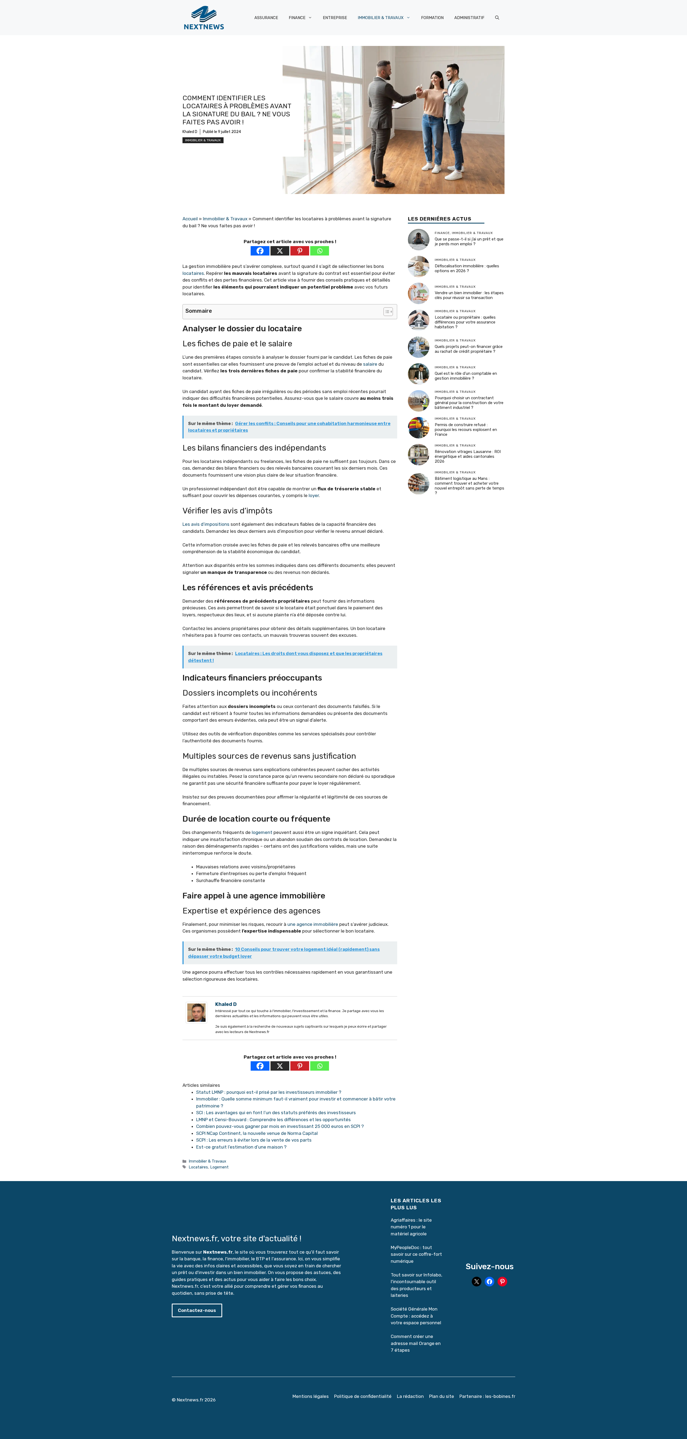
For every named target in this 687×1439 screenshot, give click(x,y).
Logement (219, 1167)
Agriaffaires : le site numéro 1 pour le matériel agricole (411, 1226)
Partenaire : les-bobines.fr (487, 1396)
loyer (314, 495)
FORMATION (432, 17)
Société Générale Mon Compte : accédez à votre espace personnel (416, 1315)
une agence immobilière (312, 924)
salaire (370, 364)
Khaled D (189, 131)
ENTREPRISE (335, 17)
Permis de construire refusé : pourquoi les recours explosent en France (466, 430)
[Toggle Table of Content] (385, 311)
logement (262, 832)
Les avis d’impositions (205, 524)
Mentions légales (311, 1396)
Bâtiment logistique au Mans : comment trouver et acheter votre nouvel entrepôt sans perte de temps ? (469, 485)
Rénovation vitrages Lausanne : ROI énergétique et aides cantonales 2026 (468, 456)
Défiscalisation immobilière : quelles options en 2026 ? (467, 269)
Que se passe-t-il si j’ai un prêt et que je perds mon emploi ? (469, 242)
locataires (193, 273)
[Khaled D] (196, 1021)
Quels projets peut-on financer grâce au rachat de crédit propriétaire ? (469, 349)
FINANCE (297, 17)
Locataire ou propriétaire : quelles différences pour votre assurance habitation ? (465, 322)
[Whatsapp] (319, 251)
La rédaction (410, 1396)
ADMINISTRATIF (469, 17)
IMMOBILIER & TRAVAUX (381, 17)
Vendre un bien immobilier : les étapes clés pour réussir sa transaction (469, 295)
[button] (497, 18)
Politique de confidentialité (363, 1396)
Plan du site (441, 1396)
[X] (280, 251)
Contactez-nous (197, 1310)
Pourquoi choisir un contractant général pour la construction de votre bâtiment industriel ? (469, 403)
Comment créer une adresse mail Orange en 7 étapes (416, 1343)
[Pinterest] (299, 251)
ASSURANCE (266, 17)
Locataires (198, 1167)
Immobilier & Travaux (203, 140)
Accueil (190, 218)
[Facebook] (260, 251)
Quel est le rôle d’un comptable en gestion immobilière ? (466, 376)
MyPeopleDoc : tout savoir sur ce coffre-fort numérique (416, 1254)
